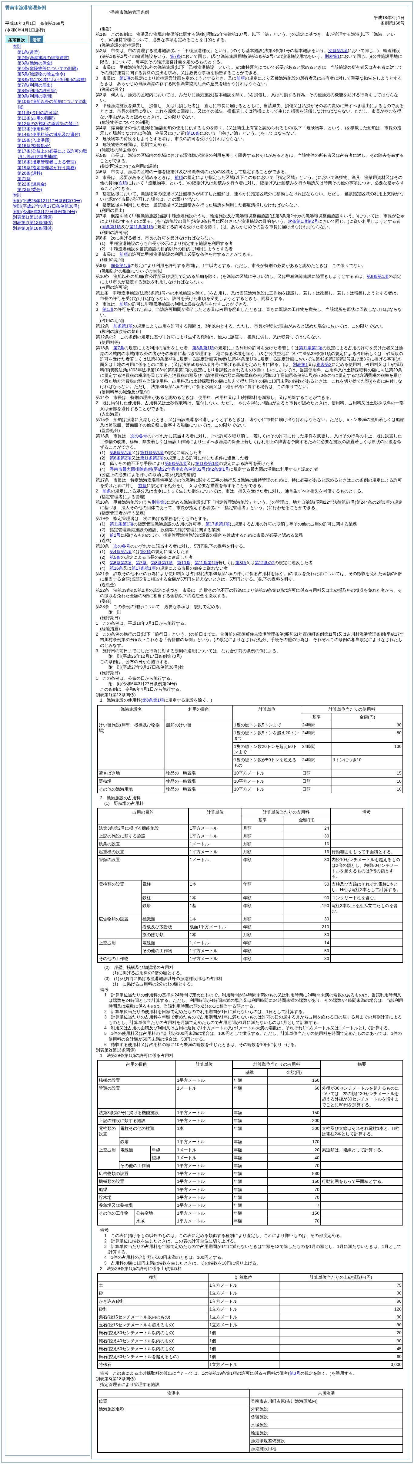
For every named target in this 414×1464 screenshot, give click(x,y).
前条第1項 (120, 265)
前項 (240, 78)
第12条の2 (265, 562)
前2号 (115, 535)
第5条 (115, 557)
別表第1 (300, 364)
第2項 (145, 551)
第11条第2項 (152, 458)
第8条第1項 (378, 276)
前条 (142, 485)
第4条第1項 (121, 551)
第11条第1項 (310, 347)
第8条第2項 (121, 458)
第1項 (124, 78)
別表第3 (159, 502)
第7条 (118, 347)
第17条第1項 (217, 523)
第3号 (294, 1373)
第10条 (183, 562)
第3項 (240, 562)
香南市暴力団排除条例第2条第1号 (169, 469)
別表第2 (324, 364)
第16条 (116, 568)
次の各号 (138, 435)
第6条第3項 (121, 562)
